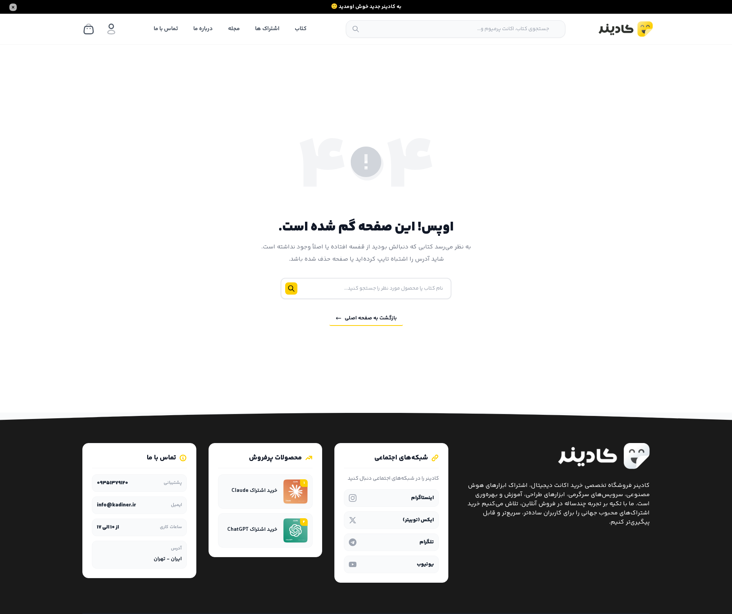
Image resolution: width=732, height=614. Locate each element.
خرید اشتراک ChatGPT (252, 529)
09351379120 (112, 483)
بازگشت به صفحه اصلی (371, 318)
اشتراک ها (267, 28)
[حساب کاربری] (111, 29)
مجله (234, 28)
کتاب (301, 28)
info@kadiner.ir (116, 505)
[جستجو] (356, 29)
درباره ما (203, 28)
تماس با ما (166, 28)
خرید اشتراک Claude (253, 491)
